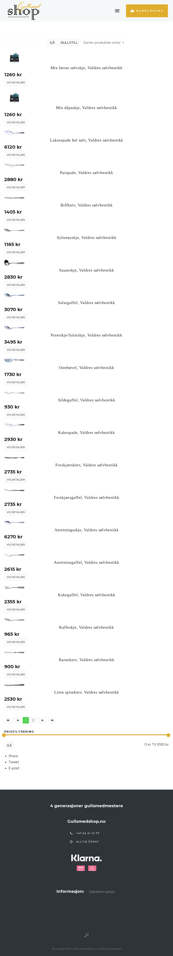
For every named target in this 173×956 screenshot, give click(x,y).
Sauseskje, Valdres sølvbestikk (86, 270)
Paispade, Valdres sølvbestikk (86, 172)
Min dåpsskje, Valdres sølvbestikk (86, 108)
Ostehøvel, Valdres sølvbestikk (86, 367)
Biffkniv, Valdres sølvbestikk (86, 205)
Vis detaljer (16, 82)
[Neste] (42, 720)
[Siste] (51, 720)
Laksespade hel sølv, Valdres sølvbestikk (86, 140)
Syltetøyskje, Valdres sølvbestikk (86, 237)
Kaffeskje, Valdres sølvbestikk (86, 627)
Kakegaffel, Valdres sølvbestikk (86, 595)
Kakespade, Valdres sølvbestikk (86, 432)
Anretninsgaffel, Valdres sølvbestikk (86, 562)
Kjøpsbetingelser (102, 892)
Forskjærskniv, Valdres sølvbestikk (86, 465)
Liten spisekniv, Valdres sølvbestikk (86, 692)
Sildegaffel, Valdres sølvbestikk (86, 400)
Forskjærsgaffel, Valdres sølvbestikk (86, 497)
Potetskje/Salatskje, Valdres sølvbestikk (86, 335)
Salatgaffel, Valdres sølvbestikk (86, 302)
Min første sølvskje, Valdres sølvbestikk (86, 68)
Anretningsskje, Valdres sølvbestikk (86, 530)
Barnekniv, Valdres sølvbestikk (86, 660)
